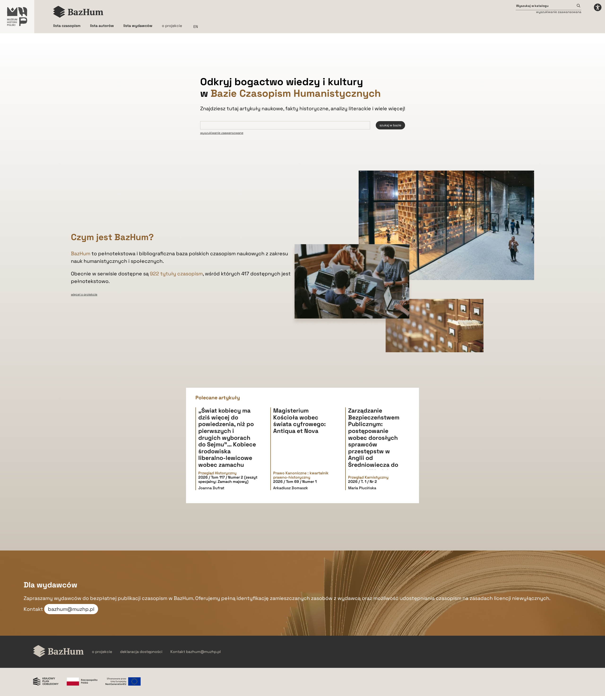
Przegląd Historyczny (217, 473)
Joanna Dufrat (211, 487)
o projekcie (172, 25)
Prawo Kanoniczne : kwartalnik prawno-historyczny (300, 475)
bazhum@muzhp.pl (71, 609)
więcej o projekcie (84, 294)
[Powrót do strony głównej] (58, 651)
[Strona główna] (78, 12)
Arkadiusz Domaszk (290, 487)
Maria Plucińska (362, 487)
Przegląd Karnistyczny (368, 477)
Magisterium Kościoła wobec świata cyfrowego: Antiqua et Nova (299, 421)
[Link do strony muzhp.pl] (17, 16)
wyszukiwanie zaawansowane (221, 133)
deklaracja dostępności (141, 652)
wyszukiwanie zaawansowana (558, 12)
